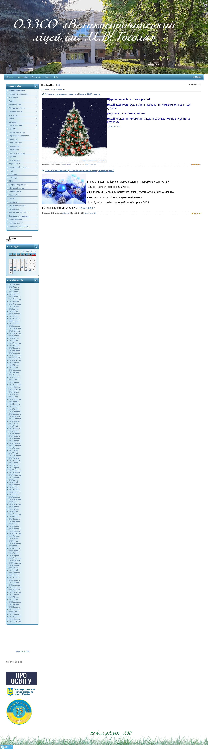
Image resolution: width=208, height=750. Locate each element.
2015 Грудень (14, 421)
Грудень (59, 89)
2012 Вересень (15, 328)
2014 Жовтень (14, 387)
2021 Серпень (14, 585)
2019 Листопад (15, 534)
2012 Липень (14, 324)
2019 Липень (14, 524)
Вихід (48, 77)
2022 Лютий (13, 600)
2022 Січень (14, 597)
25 (15, 270)
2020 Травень (14, 548)
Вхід (56, 77)
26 (19, 270)
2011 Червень (14, 292)
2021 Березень (15, 573)
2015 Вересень (15, 414)
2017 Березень (15, 455)
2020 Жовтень (14, 560)
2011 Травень (14, 289)
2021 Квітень (14, 575)
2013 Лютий (13, 341)
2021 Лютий (13, 570)
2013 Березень (15, 343)
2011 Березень (15, 284)
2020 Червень (14, 551)
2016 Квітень (14, 431)
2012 (52, 89)
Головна (10, 77)
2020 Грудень (14, 565)
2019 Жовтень (14, 531)
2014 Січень (14, 365)
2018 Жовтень (14, 502)
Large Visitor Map (22, 651)
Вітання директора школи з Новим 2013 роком (72, 94)
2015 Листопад (15, 419)
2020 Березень (15, 543)
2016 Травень (14, 433)
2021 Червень (14, 580)
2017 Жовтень (14, 473)
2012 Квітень (14, 316)
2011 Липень (14, 294)
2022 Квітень (14, 604)
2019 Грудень (14, 536)
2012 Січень (14, 309)
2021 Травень (14, 578)
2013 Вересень (15, 355)
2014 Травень (14, 375)
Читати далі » (114, 126)
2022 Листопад (15, 622)
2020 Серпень (14, 556)
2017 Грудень (14, 477)
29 (30, 270)
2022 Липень (14, 612)
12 (19, 263)
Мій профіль (23, 77)
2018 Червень (14, 492)
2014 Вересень (15, 385)
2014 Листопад (15, 389)
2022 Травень (14, 607)
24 (11, 270)
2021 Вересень (15, 587)
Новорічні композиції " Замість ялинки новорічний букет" (79, 170)
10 (11, 263)
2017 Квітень (14, 458)
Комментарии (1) (90, 213)
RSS (58, 85)
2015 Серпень (14, 411)
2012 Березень (15, 314)
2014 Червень (14, 377)
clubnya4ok (66, 164)
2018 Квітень (14, 487)
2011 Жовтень (14, 302)
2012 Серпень (14, 326)
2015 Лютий (13, 397)
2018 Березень (15, 485)
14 (26, 263)
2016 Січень (14, 424)
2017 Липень (14, 465)
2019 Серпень (14, 526)
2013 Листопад (15, 360)
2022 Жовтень (14, 619)
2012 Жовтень (14, 331)
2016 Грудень (14, 448)
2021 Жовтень (14, 590)
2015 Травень (14, 404)
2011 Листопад (15, 304)
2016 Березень (15, 429)
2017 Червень (14, 463)
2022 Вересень (15, 617)
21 (26, 267)
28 (26, 270)
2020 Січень (14, 538)
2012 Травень (14, 319)
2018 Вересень (15, 499)
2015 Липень (14, 409)
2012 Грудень (14, 336)
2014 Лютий (13, 367)
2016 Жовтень (14, 443)
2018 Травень (14, 490)
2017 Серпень (14, 468)
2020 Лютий (13, 541)
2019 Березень (15, 514)
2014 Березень (15, 370)
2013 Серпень (14, 353)
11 (14, 263)
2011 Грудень (14, 306)
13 (22, 263)
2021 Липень (14, 582)
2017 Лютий (13, 453)
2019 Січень (14, 509)
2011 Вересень (15, 299)
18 (15, 267)
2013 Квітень (14, 346)
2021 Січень (14, 568)
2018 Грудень (14, 507)
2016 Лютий (13, 426)
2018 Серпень (14, 497)
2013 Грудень (14, 363)
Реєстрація (36, 77)
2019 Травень (14, 519)
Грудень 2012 (28, 251)
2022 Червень (14, 609)
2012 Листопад (15, 333)
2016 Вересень (15, 441)
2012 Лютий (13, 311)
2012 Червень (14, 321)
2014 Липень (14, 380)
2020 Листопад (15, 563)
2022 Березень (15, 602)
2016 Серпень (14, 438)
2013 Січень (14, 338)
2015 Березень (15, 399)
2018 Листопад (15, 504)
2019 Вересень (15, 529)
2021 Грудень (14, 595)
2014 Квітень (14, 372)
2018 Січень (14, 480)
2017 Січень (14, 451)
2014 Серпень (14, 382)
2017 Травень (14, 460)
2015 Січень (14, 394)
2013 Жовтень (14, 358)
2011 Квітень (14, 287)
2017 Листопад (15, 475)
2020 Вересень (15, 558)
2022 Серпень (14, 614)
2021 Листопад (15, 592)
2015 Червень (14, 407)
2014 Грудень (14, 392)
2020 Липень (14, 553)
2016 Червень (14, 436)
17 (11, 267)
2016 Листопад (15, 446)
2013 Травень (14, 348)
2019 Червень (14, 521)
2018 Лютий (13, 482)
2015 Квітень (14, 402)
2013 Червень (14, 350)
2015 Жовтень (14, 416)
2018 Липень (14, 494)
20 (22, 267)
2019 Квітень (14, 516)
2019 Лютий (13, 512)
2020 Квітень (14, 546)
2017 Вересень (15, 470)
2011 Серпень (14, 297)
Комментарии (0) (90, 164)
